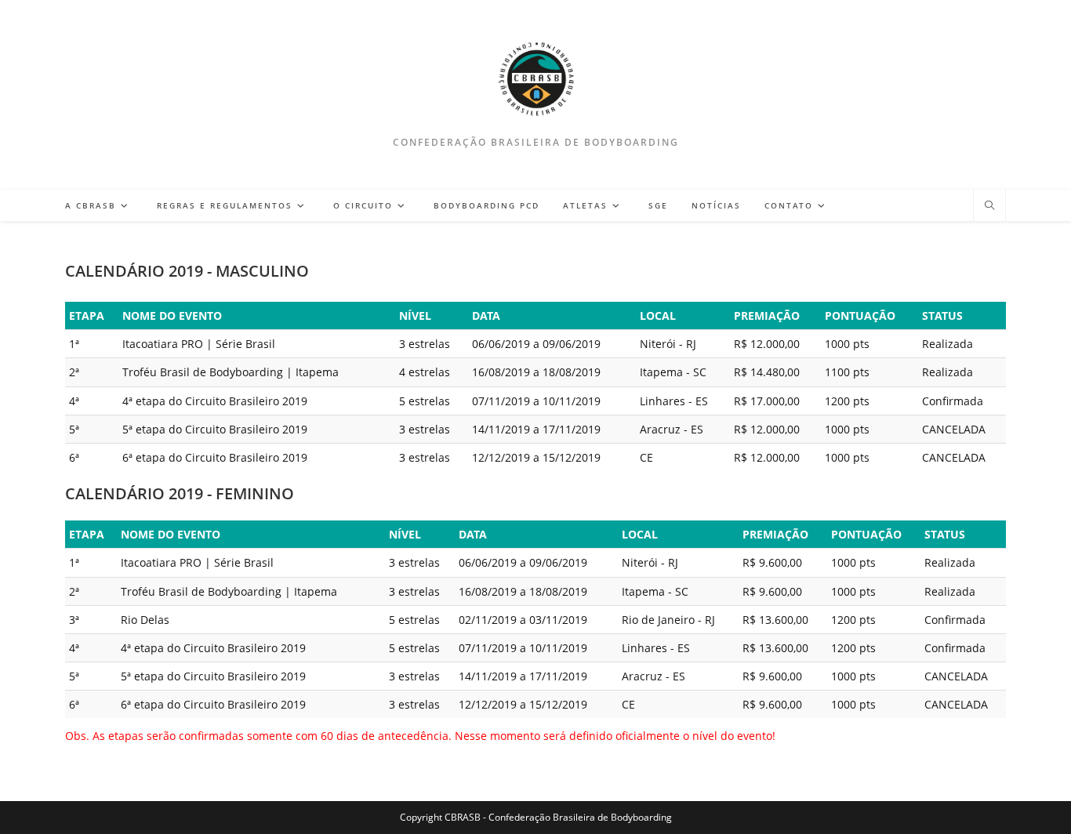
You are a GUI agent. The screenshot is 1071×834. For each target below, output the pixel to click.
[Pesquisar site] (989, 206)
